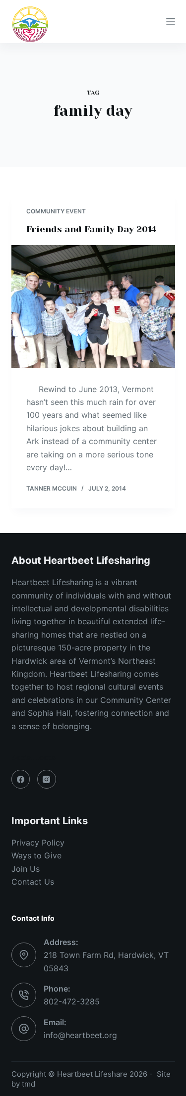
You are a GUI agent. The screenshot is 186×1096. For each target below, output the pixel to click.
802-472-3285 (72, 1001)
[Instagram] (46, 779)
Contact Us (32, 882)
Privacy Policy (37, 842)
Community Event (56, 211)
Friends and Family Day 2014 (91, 229)
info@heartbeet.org (80, 1035)
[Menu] (170, 21)
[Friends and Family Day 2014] (93, 306)
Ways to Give (36, 855)
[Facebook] (20, 779)
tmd (28, 1084)
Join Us (25, 869)
